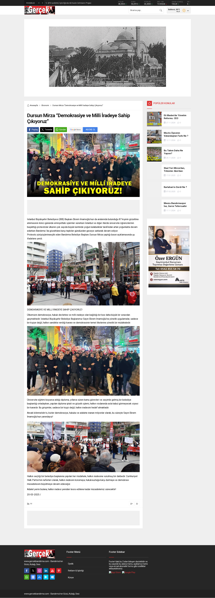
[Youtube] (52, 570)
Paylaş (35, 129)
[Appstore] (39, 577)
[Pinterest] (58, 570)
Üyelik (70, 564)
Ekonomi (45, 105)
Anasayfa (34, 105)
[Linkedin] (45, 570)
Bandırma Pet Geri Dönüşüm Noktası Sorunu (66, 3)
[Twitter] (33, 570)
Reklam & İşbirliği (76, 570)
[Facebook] (26, 570)
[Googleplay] (45, 577)
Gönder (62, 129)
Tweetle (48, 129)
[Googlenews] (33, 577)
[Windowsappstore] (52, 577)
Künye (71, 577)
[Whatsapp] (26, 577)
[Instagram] (39, 570)
